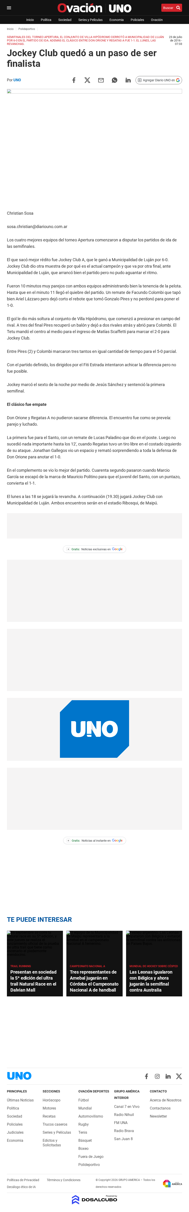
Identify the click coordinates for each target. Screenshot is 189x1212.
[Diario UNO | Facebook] (146, 1076)
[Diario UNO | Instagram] (157, 1076)
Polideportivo (89, 1164)
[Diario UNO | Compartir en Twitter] (87, 80)
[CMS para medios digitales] (94, 1200)
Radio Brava (124, 1131)
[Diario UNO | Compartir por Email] (101, 80)
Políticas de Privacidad (23, 1180)
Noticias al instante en (89, 840)
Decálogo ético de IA (21, 1187)
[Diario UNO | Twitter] (179, 1076)
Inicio (30, 20)
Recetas (49, 1116)
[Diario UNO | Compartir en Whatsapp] (114, 80)
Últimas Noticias (20, 1100)
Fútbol (83, 1100)
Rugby (83, 1124)
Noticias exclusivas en (89, 549)
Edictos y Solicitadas (52, 1142)
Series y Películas (90, 20)
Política (46, 20)
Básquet (85, 1140)
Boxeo (83, 1148)
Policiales (137, 20)
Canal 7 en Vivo (126, 1106)
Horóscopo (51, 1100)
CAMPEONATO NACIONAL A (87, 966)
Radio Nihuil (124, 1114)
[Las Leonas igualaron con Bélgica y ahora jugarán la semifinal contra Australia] (154, 946)
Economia (116, 20)
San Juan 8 (123, 1139)
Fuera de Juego (90, 1156)
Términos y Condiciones (63, 1180)
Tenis (82, 1132)
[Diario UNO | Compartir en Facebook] (74, 80)
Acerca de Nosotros (165, 1100)
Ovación (157, 20)
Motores (49, 1108)
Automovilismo (90, 1116)
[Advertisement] (94, 525)
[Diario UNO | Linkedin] (168, 1076)
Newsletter (158, 1116)
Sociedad (64, 20)
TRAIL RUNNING (20, 966)
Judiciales (15, 1132)
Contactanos (160, 1108)
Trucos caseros (55, 1124)
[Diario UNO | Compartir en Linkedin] (128, 80)
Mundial (85, 1108)
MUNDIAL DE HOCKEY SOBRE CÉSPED (154, 966)
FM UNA (120, 1123)
